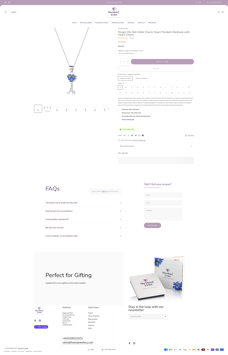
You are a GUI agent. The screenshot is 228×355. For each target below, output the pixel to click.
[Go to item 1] (48, 109)
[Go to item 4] (67, 109)
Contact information (37, 351)
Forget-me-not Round (142, 78)
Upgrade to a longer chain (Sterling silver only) (130, 51)
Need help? (191, 135)
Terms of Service (93, 316)
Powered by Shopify (23, 348)
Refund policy (92, 319)
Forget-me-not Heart (125, 78)
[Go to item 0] (38, 109)
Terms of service (21, 351)
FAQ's (90, 328)
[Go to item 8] (105, 109)
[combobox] (199, 2)
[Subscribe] (165, 316)
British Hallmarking (139, 140)
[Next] (105, 69)
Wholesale (91, 322)
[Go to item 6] (86, 109)
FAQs (103, 191)
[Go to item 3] (57, 109)
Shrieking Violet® (123, 28)
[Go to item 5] (76, 109)
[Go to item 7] (95, 109)
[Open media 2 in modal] (72, 65)
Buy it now (156, 68)
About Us (91, 325)
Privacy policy (14, 351)
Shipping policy (29, 351)
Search (90, 313)
